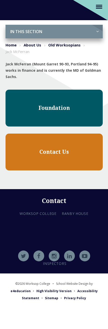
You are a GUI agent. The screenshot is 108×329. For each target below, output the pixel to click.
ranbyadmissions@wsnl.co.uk (54, 243)
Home (11, 44)
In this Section (26, 31)
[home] (12, 10)
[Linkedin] (69, 255)
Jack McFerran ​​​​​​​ (18, 51)
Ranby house (75, 213)
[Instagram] (54, 255)
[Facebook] (38, 255)
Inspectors (54, 263)
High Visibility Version (54, 291)
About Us (32, 44)
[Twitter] (23, 255)
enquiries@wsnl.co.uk (54, 249)
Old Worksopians (64, 44)
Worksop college (38, 213)
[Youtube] (84, 255)
